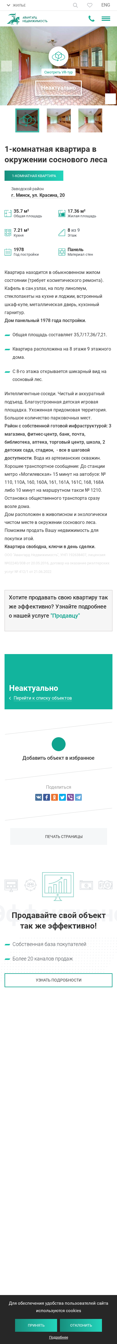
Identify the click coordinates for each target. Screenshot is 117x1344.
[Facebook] (46, 797)
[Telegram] (78, 797)
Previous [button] (7, 120)
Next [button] (110, 120)
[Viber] (70, 797)
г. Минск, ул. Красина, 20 (38, 195)
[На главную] (27, 19)
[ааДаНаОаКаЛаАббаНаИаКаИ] (54, 797)
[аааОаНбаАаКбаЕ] (38, 797)
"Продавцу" (65, 615)
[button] (58, 65)
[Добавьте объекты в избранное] (90, 5)
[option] (27, 120)
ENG (105, 5)
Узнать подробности (59, 980)
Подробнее (58, 1337)
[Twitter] (62, 797)
